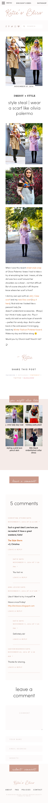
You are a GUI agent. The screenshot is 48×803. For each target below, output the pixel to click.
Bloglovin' (29, 378)
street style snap (33, 268)
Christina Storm (17, 518)
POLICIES (26, 790)
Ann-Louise (14, 587)
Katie (15, 559)
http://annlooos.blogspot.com (21, 606)
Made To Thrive (25, 796)
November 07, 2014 (24, 86)
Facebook (10, 375)
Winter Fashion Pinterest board (28, 330)
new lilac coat (24, 300)
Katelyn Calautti (35, 794)
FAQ (17, 790)
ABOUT (9, 790)
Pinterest (35, 375)
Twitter (17, 378)
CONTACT (37, 790)
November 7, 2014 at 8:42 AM (23, 522)
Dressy (19, 95)
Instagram (23, 375)
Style (31, 95)
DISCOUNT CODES (23, 3)
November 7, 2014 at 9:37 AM (23, 591)
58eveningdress (16, 649)
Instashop (42, 3)
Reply (19, 549)
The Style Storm (15, 541)
